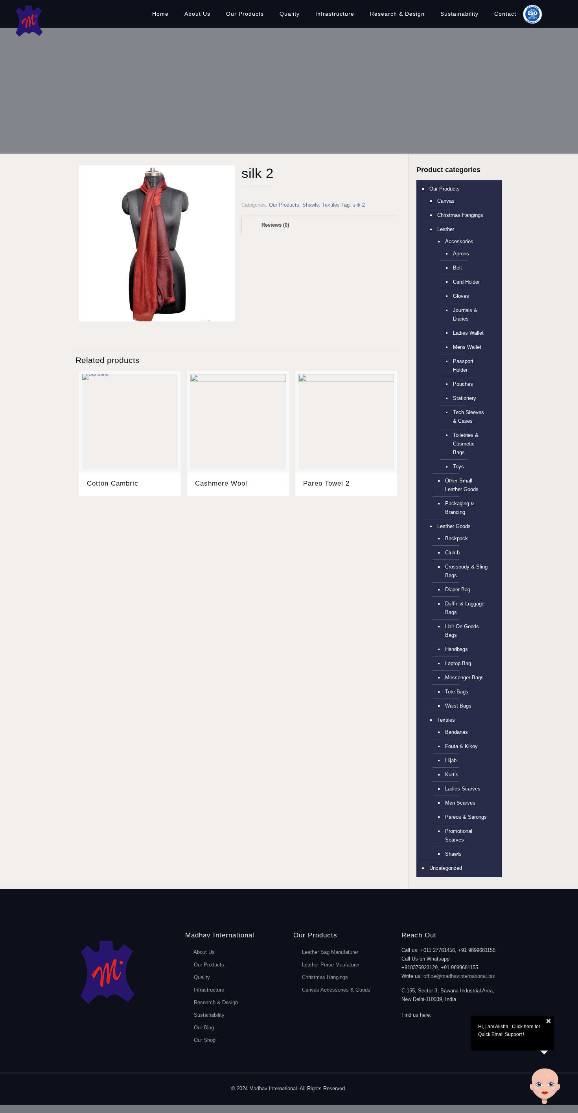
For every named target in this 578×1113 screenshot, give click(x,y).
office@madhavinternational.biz (459, 976)
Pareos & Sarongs (466, 817)
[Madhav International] (29, 20)
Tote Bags (456, 692)
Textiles (331, 205)
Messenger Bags (464, 677)
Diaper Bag (457, 589)
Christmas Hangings (460, 215)
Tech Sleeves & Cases (468, 416)
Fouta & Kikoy (461, 746)
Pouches (463, 384)
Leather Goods (454, 526)
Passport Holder (463, 365)
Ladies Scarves (462, 789)
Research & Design (216, 1002)
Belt (457, 268)
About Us (204, 952)
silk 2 (359, 205)
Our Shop (204, 1040)
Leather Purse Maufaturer (331, 965)
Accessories (459, 241)
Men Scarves (460, 803)
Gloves (461, 296)
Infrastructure (209, 990)
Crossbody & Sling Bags (466, 571)
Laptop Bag (458, 663)
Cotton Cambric (112, 483)
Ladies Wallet (468, 333)
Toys (458, 466)
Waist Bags (458, 706)
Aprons (461, 254)
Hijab (451, 760)
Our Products (284, 205)
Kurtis (451, 774)
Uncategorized (445, 868)
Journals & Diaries (465, 314)
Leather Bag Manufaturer (330, 952)
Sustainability (209, 1015)
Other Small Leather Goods (462, 485)
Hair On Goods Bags (462, 630)
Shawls (310, 205)
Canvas (446, 201)
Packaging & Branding (459, 508)
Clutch (452, 553)
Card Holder (466, 282)
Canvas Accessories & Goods (336, 990)
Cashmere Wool (221, 483)
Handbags (456, 649)
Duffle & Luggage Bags (464, 608)
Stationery (464, 398)
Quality (202, 977)
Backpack (456, 538)
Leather (445, 229)
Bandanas (456, 732)
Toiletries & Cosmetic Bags (466, 443)
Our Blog (204, 1027)
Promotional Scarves (458, 835)
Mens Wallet (467, 347)
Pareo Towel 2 (326, 483)
